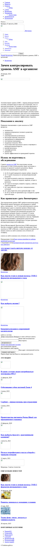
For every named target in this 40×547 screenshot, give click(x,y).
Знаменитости (9, 16)
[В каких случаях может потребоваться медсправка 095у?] (5, 368)
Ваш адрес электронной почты (29, 350)
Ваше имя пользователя (26, 338)
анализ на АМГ (12, 164)
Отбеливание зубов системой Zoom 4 (16, 387)
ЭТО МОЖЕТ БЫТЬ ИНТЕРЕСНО (13, 248)
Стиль (7, 9)
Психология (9, 18)
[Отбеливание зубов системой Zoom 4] (5, 383)
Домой (3, 55)
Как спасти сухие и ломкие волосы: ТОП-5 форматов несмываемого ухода (19, 277)
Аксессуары (13, 15)
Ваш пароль (23, 340)
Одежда (7, 6)
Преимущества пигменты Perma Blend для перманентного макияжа (19, 418)
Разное (8, 531)
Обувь (11, 8)
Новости (7, 4)
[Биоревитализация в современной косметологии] (12, 323)
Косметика (8, 11)
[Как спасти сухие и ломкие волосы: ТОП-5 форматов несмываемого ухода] (12, 270)
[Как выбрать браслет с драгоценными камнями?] (5, 431)
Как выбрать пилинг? (10, 303)
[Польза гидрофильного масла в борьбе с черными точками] (5, 448)
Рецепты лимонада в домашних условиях (18, 502)
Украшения (8, 13)
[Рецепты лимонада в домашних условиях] (5, 498)
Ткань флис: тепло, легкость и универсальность (14, 519)
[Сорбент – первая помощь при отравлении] (5, 398)
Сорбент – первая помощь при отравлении (19, 402)
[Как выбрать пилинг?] (12, 298)
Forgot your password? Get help (11, 344)
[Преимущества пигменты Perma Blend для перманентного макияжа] (5, 413)
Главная (7, 2)
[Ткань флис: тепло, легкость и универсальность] (5, 514)
